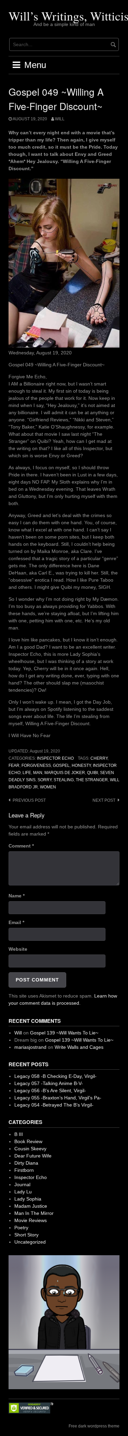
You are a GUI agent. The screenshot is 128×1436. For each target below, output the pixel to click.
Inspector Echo (55, 758)
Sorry (45, 779)
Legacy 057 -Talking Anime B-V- (48, 1083)
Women (48, 787)
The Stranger (92, 779)
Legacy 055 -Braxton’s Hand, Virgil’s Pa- (57, 1097)
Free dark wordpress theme (94, 1426)
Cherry (99, 758)
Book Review (28, 1141)
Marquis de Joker (64, 772)
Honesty (81, 765)
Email (16, 922)
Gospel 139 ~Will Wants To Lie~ (64, 1032)
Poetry (21, 1227)
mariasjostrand (30, 1047)
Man (37, 772)
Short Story (26, 1234)
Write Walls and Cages (79, 1047)
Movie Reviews (30, 1220)
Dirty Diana (26, 1163)
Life (27, 772)
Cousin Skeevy (30, 1148)
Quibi (92, 772)
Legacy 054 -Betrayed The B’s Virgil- (54, 1105)
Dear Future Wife (33, 1156)
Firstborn (24, 1170)
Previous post (29, 800)
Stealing (64, 779)
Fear (14, 765)
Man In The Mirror (34, 1213)
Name (17, 895)
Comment (21, 846)
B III (18, 1134)
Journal (22, 1184)
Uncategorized (30, 1242)
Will (60, 119)
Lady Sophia (27, 1199)
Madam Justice (30, 1206)
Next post (104, 800)
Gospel (61, 765)
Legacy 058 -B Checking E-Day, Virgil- (55, 1076)
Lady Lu (23, 1191)
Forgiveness (36, 765)
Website (18, 949)
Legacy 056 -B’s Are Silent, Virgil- (50, 1090)
